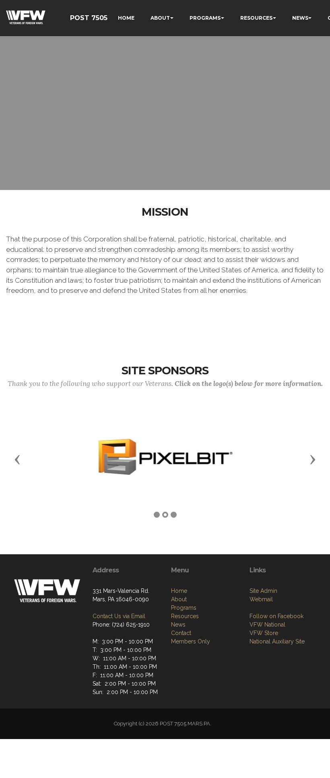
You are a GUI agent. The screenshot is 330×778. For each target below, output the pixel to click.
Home (179, 591)
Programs (183, 607)
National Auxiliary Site (277, 641)
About (179, 599)
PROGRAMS (205, 18)
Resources (185, 616)
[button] (17, 459)
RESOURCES (256, 18)
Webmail (261, 599)
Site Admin (263, 591)
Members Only (190, 641)
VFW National (267, 624)
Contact (181, 633)
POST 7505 (88, 18)
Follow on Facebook (276, 616)
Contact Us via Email (119, 616)
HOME (126, 18)
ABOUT (160, 18)
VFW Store (264, 633)
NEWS (300, 18)
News (178, 624)
